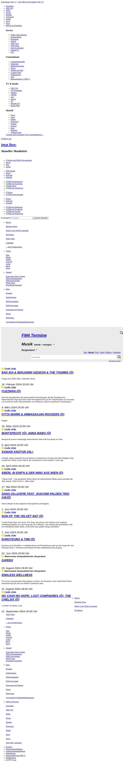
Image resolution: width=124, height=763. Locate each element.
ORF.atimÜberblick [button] (14, 26)
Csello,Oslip (10, 369)
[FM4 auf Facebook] (14, 184)
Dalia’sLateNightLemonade (17, 231)
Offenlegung (11, 753)
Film (7, 255)
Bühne (109, 352)
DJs (97, 352)
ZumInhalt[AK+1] (8, 2)
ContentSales (16, 73)
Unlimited (9, 243)
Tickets (13, 41)
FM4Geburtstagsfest (14, 279)
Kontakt (9, 293)
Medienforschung (17, 66)
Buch (8, 266)
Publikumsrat (16, 75)
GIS (12, 52)
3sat (12, 97)
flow (7, 165)
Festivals (117, 352)
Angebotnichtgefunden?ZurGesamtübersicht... (25, 135)
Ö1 (12, 101)
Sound (8, 13)
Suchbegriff (5, 218)
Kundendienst (16, 37)
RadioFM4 (15, 106)
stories (8, 167)
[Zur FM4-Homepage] (6, 139)
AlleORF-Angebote (14, 743)
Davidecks (10, 235)
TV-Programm (16, 90)
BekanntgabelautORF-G (16, 756)
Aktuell (9, 272)
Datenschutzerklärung (14, 749)
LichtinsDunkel (17, 48)
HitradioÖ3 (15, 104)
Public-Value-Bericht (19, 35)
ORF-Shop (15, 46)
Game (8, 264)
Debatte (9, 15)
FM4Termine (34, 335)
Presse (13, 68)
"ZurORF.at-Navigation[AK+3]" (31, 2)
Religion (14, 130)
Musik (8, 257)
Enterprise (14, 64)
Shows (8, 222)
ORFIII (13, 95)
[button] (19, 160)
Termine (9, 177)
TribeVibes (10, 239)
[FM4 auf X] (11, 186)
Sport (8, 21)
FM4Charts (10, 283)
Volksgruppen (16, 132)
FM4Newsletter (12, 306)
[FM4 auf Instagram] (14, 182)
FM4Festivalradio (13, 281)
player (8, 163)
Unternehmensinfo (18, 62)
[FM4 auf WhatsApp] (14, 188)
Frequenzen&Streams (14, 310)
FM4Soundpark (12, 301)
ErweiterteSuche (115, 361)
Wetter (8, 19)
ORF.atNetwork (12, 702)
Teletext (14, 93)
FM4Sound (10, 171)
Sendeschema (11, 297)
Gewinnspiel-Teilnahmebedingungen (20, 322)
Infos (8, 289)
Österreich (10, 17)
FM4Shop (10, 318)
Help (12, 128)
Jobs (12, 77)
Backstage (15, 39)
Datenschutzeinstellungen (15, 751)
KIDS (8, 10)
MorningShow (11, 226)
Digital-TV (15, 50)
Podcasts (9, 175)
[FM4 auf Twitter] (13, 211)
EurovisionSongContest (15, 276)
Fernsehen (10, 6)
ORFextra (15, 44)
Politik (8, 259)
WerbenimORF (17, 70)
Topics (8, 251)
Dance (8, 173)
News (8, 23)
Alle (85, 352)
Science (14, 126)
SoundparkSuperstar (14, 285)
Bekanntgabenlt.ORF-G (20, 79)
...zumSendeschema (14, 247)
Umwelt (9, 262)
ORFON (9, 8)
